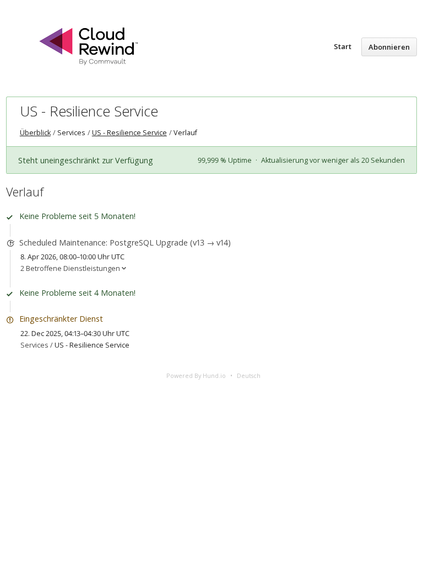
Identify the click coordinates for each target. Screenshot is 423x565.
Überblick (35, 132)
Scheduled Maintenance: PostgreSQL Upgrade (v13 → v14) (125, 242)
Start (342, 46)
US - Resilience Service (89, 111)
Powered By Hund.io (196, 375)
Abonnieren (389, 47)
